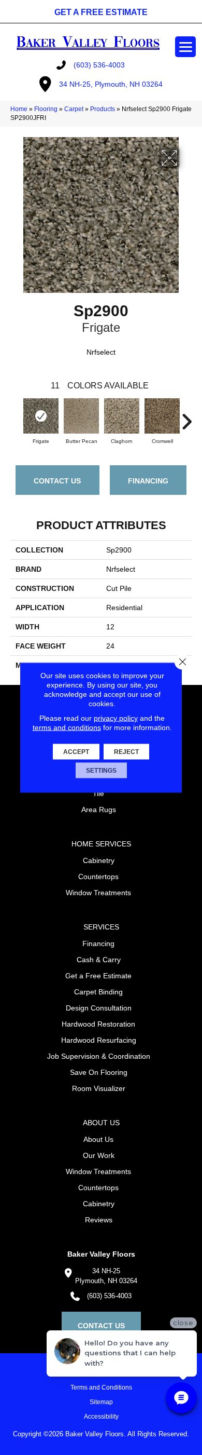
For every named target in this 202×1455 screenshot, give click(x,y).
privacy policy (116, 718)
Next (186, 416)
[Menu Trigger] (185, 46)
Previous (15, 416)
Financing (148, 481)
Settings (101, 770)
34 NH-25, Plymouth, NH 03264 (111, 84)
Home (18, 109)
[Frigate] (41, 416)
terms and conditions (67, 727)
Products (102, 109)
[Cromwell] (162, 416)
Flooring (45, 109)
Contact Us (57, 481)
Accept (76, 752)
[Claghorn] (122, 416)
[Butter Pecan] (81, 416)
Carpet (73, 109)
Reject (126, 752)
